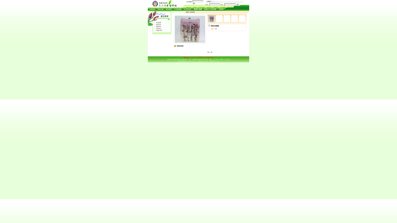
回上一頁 (209, 52)
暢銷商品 (158, 26)
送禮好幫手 (159, 30)
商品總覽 (158, 22)
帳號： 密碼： (214, 4)
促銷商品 (158, 28)
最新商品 (158, 24)
